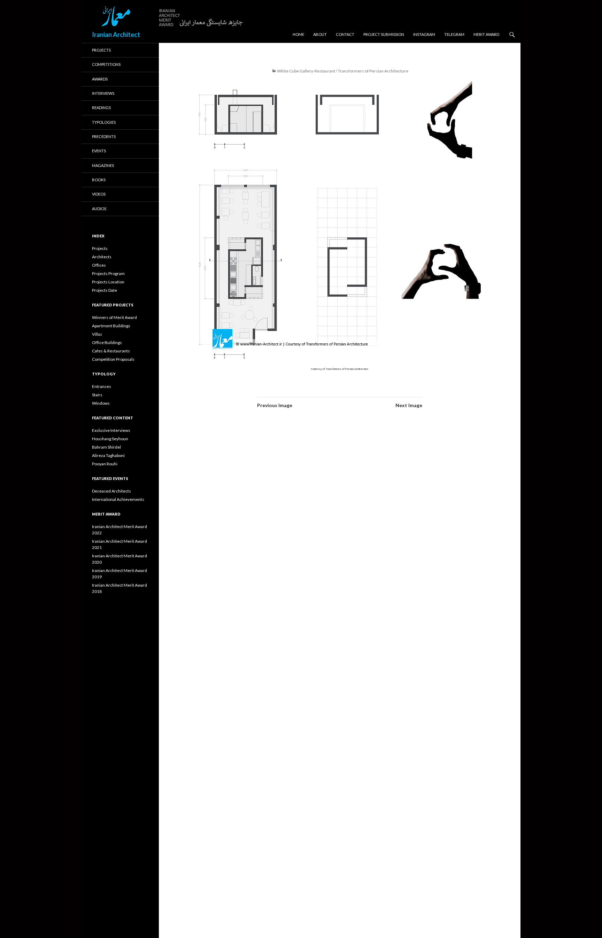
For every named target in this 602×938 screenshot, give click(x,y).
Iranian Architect (116, 34)
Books (99, 179)
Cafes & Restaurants (111, 350)
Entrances (101, 386)
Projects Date (104, 290)
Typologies (104, 122)
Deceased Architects (111, 491)
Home (298, 34)
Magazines (103, 165)
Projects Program (108, 273)
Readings (101, 107)
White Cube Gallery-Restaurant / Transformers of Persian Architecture (342, 71)
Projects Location (108, 281)
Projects (101, 50)
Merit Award (486, 34)
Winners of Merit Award (114, 317)
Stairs (97, 394)
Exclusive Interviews (111, 430)
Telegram (454, 34)
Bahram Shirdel (106, 447)
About (320, 34)
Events (99, 150)
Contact (345, 34)
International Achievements (118, 499)
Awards (100, 79)
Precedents (104, 136)
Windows (101, 403)
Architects (101, 256)
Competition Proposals (113, 359)
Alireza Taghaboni (108, 455)
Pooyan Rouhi (104, 463)
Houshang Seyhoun (110, 438)
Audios (99, 208)
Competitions (106, 64)
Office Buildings (107, 342)
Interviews (103, 93)
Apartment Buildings (111, 325)
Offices (99, 265)
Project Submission (383, 34)
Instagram (424, 34)
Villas (97, 334)
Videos (99, 194)
